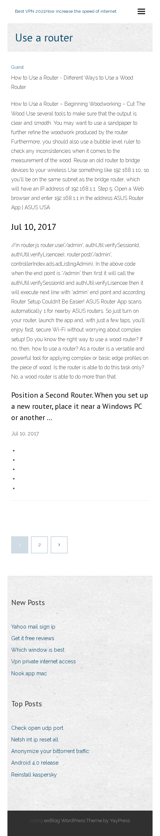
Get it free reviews (32, 638)
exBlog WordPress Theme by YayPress (87, 820)
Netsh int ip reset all (34, 740)
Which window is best (37, 650)
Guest (17, 67)
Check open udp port (37, 728)
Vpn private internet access (43, 661)
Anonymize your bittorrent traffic (50, 751)
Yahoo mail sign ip (33, 627)
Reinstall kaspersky (34, 775)
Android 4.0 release (34, 763)
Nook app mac (29, 673)
